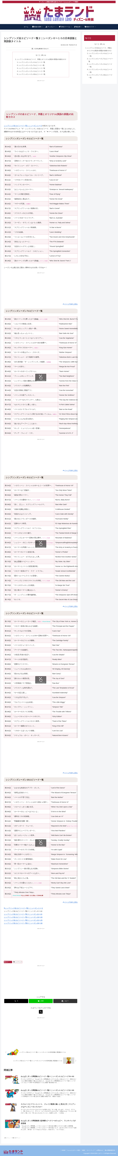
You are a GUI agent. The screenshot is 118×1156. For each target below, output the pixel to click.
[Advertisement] (41, 94)
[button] (65, 1001)
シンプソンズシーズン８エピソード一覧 (32, 68)
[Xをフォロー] (41, 1012)
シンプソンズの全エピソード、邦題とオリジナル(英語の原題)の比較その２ (41, 59)
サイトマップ (90, 1150)
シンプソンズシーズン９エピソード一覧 (32, 71)
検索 (83, 1150)
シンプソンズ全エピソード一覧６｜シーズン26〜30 (23, 923)
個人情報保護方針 (110, 1150)
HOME (63, 1150)
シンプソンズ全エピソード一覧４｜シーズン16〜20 (23, 917)
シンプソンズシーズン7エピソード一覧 (31, 65)
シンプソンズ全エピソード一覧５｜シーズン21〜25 (23, 920)
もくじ (38, 55)
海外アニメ (9, 962)
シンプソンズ (18, 962)
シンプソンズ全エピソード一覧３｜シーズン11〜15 (23, 914)
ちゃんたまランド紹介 (73, 1150)
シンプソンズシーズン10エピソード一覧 (32, 74)
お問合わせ (99, 1150)
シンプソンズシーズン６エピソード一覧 (32, 62)
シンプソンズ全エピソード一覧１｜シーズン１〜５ (23, 126)
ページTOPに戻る (71, 304)
